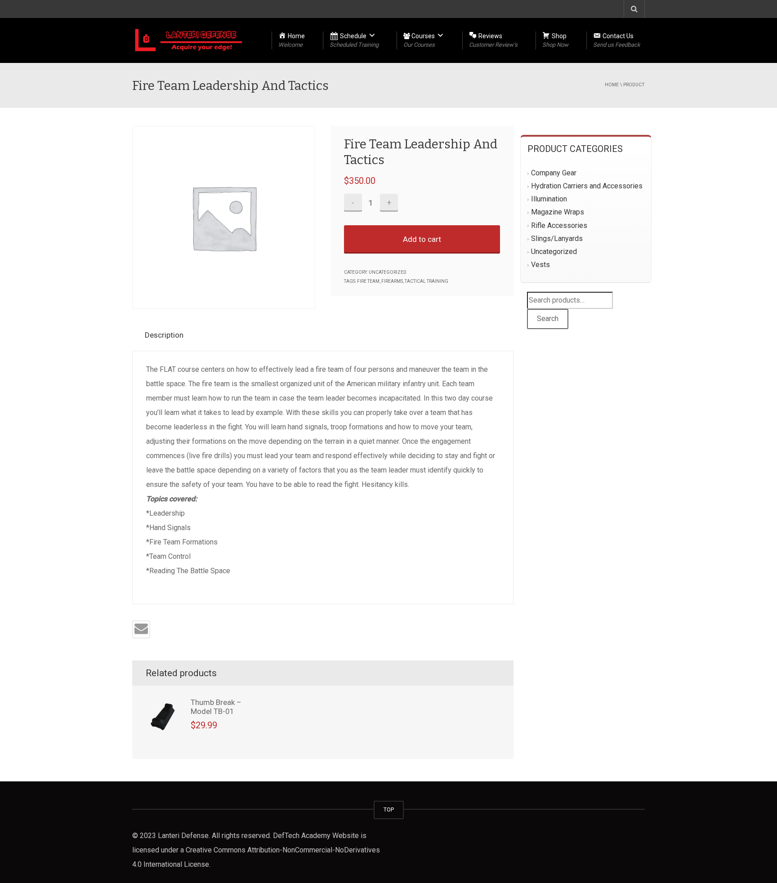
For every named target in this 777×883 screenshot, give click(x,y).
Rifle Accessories (559, 225)
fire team (368, 281)
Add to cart (422, 239)
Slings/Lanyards (557, 238)
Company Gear (553, 173)
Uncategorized (387, 272)
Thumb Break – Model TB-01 (216, 707)
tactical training (426, 281)
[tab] (167, 335)
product (634, 85)
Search (547, 318)
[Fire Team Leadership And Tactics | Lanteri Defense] (189, 40)
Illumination (549, 199)
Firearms (392, 281)
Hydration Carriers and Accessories (587, 186)
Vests (540, 264)
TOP (389, 809)
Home (612, 85)
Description (164, 334)
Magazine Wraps (557, 212)
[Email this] (141, 629)
